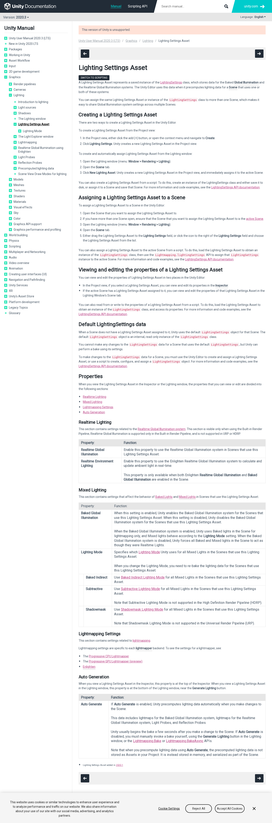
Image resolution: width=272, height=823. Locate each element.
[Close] (254, 808)
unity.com (251, 6)
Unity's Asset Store (21, 296)
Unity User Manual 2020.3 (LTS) (30, 38)
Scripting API (137, 6)
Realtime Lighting (94, 396)
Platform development (24, 302)
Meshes (19, 185)
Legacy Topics (18, 307)
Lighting (19, 95)
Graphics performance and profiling (37, 229)
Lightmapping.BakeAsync (184, 741)
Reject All (198, 808)
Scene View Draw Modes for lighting (42, 174)
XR (11, 290)
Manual (116, 6)
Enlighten (89, 666)
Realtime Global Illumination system (162, 429)
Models (18, 179)
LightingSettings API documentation (235, 187)
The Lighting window (32, 118)
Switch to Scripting (94, 77)
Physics (14, 240)
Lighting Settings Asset (33, 124)
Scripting (15, 246)
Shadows (24, 113)
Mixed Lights (187, 496)
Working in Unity (19, 55)
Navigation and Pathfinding (27, 279)
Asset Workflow (19, 60)
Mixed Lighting (92, 402)
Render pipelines (25, 84)
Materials (20, 201)
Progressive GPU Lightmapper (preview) (115, 661)
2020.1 (119, 765)
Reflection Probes (30, 162)
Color (17, 218)
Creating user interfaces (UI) (28, 274)
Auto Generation (94, 412)
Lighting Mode (32, 131)
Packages (15, 49)
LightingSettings (171, 82)
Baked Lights (164, 496)
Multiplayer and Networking (27, 252)
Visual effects (23, 207)
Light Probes (26, 157)
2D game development (24, 71)
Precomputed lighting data (36, 168)
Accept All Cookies (229, 808)
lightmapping (141, 640)
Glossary (14, 313)
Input (12, 66)
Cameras (20, 89)
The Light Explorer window (36, 136)
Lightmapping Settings (98, 407)
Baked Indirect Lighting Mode (143, 577)
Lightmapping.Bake (147, 741)
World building (18, 235)
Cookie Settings (169, 808)
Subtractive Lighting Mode (140, 589)
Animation (16, 268)
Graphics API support (28, 224)
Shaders (19, 196)
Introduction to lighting (33, 102)
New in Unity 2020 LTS (23, 43)
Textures (20, 190)
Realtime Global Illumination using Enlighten (40, 149)
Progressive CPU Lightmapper (109, 656)
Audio (13, 257)
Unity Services (18, 285)
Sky (16, 213)
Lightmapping (27, 142)
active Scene (254, 218)
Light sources (27, 107)
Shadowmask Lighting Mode (142, 609)
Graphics (15, 77)
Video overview (19, 263)
